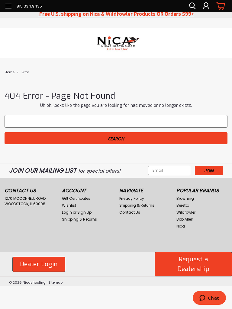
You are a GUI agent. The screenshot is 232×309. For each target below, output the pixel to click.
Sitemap (55, 282)
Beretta (182, 205)
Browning (185, 198)
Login (67, 212)
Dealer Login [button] (39, 264)
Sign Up (84, 212)
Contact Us (129, 212)
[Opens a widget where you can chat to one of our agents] (209, 298)
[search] (192, 6)
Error (25, 72)
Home (9, 72)
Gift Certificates (76, 198)
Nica (180, 226)
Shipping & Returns (79, 219)
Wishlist (69, 205)
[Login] (206, 6)
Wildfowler (185, 212)
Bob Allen (184, 219)
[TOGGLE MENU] (8, 7)
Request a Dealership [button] (193, 264)
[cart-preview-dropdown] (219, 5)
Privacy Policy (131, 198)
